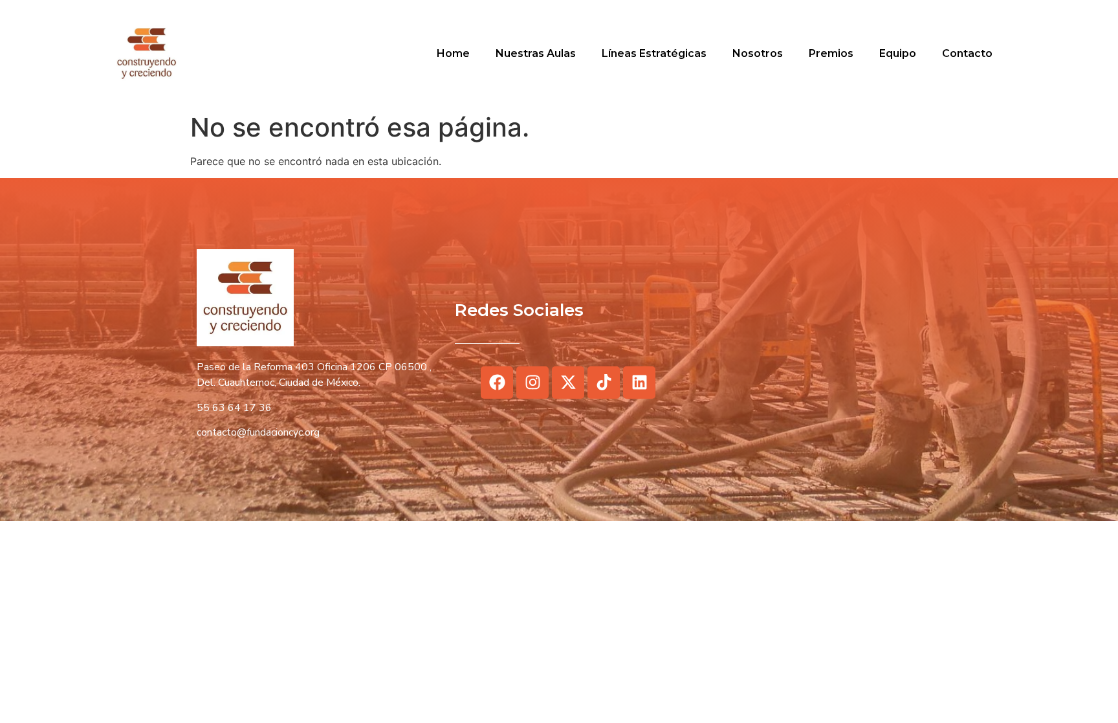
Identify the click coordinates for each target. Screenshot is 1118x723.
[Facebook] (497, 382)
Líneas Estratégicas (654, 53)
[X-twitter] (568, 382)
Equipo (897, 53)
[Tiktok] (603, 382)
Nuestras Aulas (536, 53)
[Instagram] (532, 382)
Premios (831, 53)
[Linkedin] (639, 382)
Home (453, 53)
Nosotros (757, 53)
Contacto (967, 53)
